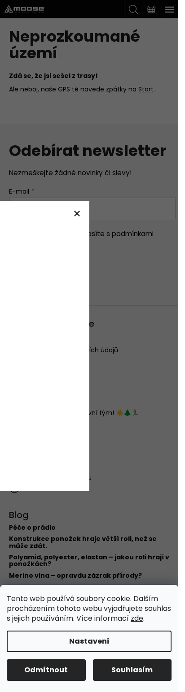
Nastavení (89, 641)
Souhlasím (132, 670)
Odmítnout (46, 670)
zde (137, 618)
